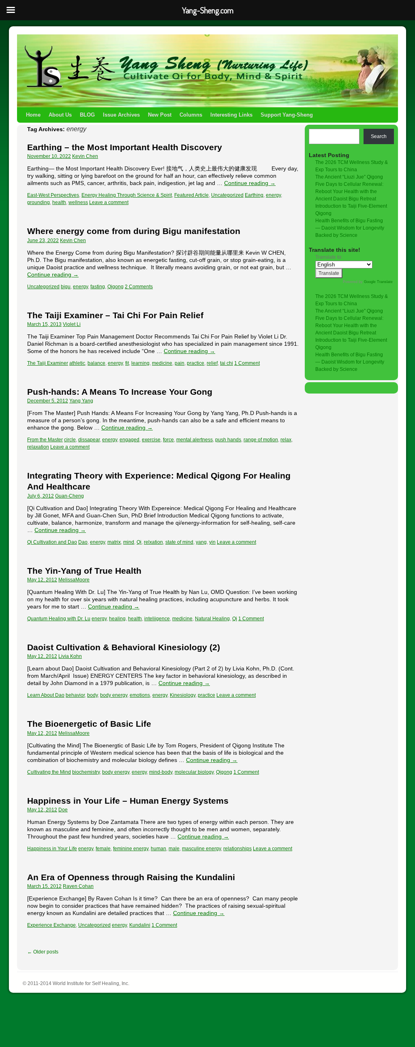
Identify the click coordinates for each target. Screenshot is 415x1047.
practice (195, 363)
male (174, 848)
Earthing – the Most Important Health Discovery (124, 147)
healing (117, 618)
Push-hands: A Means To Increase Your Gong (119, 391)
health (59, 202)
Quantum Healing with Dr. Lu (58, 618)
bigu (66, 286)
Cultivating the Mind (49, 772)
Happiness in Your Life (52, 848)
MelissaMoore (74, 580)
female (103, 848)
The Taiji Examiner (47, 363)
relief (212, 363)
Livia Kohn (70, 656)
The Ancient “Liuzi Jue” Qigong (349, 177)
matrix (114, 542)
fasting (97, 286)
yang (201, 542)
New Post (159, 115)
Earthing (254, 195)
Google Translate (378, 282)
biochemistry (86, 772)
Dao (83, 542)
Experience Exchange (51, 925)
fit (127, 363)
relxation (153, 542)
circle (70, 440)
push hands (228, 440)
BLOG (87, 115)
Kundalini (139, 925)
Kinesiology (182, 695)
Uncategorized (227, 195)
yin (212, 542)
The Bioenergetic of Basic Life (89, 723)
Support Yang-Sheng (287, 115)
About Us (60, 115)
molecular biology (194, 772)
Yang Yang (81, 401)
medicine (162, 363)
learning (140, 363)
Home (33, 115)
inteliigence (157, 618)
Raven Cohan (78, 886)
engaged (129, 440)
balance (96, 363)
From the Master (45, 440)
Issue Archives (121, 115)
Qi (139, 542)
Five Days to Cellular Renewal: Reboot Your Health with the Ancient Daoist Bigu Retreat (349, 191)
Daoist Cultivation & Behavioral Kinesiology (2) (123, 647)
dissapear (89, 440)
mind (128, 542)
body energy (113, 695)
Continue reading (250, 183)
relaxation (38, 447)
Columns (191, 115)
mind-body (160, 772)
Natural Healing (212, 618)
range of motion (261, 440)
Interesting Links (231, 115)
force (168, 440)
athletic (77, 363)
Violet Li (72, 324)
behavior (75, 695)
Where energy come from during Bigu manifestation (133, 231)
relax (285, 440)
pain (179, 363)
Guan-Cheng (69, 496)
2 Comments (139, 286)
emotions (140, 695)
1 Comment (247, 363)
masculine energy (201, 848)
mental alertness (194, 440)
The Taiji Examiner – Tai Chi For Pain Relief (115, 315)
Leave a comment (108, 202)
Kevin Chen (85, 156)
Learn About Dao (45, 695)
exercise (151, 440)
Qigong (115, 286)
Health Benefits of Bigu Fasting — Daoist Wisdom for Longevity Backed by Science (349, 228)
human (158, 848)
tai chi (226, 363)
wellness (78, 202)
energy (273, 195)
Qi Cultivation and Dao (52, 542)
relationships (237, 848)
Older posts (42, 952)
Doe (63, 810)
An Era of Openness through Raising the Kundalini (131, 877)
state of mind (179, 542)
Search (379, 136)
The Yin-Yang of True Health (84, 570)
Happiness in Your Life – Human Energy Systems (128, 800)
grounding (38, 202)
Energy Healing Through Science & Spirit (126, 195)
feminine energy (130, 848)
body (92, 695)
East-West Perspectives (53, 195)
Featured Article (191, 195)
